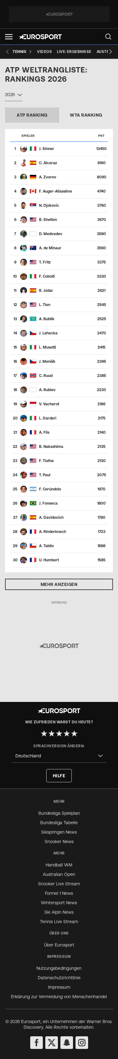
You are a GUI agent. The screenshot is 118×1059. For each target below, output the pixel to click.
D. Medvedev (50, 234)
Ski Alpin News (59, 912)
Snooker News (59, 841)
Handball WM (59, 864)
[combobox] (13, 95)
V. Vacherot (49, 404)
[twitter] (51, 1042)
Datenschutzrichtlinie (59, 977)
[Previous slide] (7, 51)
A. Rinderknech (52, 532)
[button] (9, 36)
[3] (59, 733)
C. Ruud (46, 375)
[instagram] (82, 1042)
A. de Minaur (50, 248)
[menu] (108, 36)
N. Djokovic (49, 205)
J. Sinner (46, 149)
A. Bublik (46, 319)
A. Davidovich (51, 517)
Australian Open (59, 874)
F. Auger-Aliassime (55, 191)
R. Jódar (46, 290)
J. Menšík (47, 361)
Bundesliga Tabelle (59, 822)
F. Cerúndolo (50, 489)
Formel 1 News (59, 893)
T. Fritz (45, 262)
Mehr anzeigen (59, 584)
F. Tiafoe (46, 461)
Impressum (59, 987)
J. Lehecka (48, 333)
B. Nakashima (51, 446)
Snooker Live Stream (59, 883)
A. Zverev (47, 177)
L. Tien (44, 305)
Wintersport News (59, 902)
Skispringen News (59, 832)
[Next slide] (110, 51)
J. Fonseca (48, 503)
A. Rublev (47, 390)
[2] (51, 733)
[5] (74, 733)
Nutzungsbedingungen (59, 968)
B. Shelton (48, 219)
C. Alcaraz (48, 163)
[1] (44, 733)
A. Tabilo (46, 546)
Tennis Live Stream (59, 921)
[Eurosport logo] (40, 36)
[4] (66, 733)
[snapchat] (66, 1042)
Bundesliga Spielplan (59, 813)
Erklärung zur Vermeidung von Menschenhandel (59, 996)
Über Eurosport (59, 944)
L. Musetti (47, 347)
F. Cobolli (47, 276)
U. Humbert (49, 560)
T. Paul (44, 475)
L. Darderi (47, 418)
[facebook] (36, 1042)
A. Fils (44, 432)
